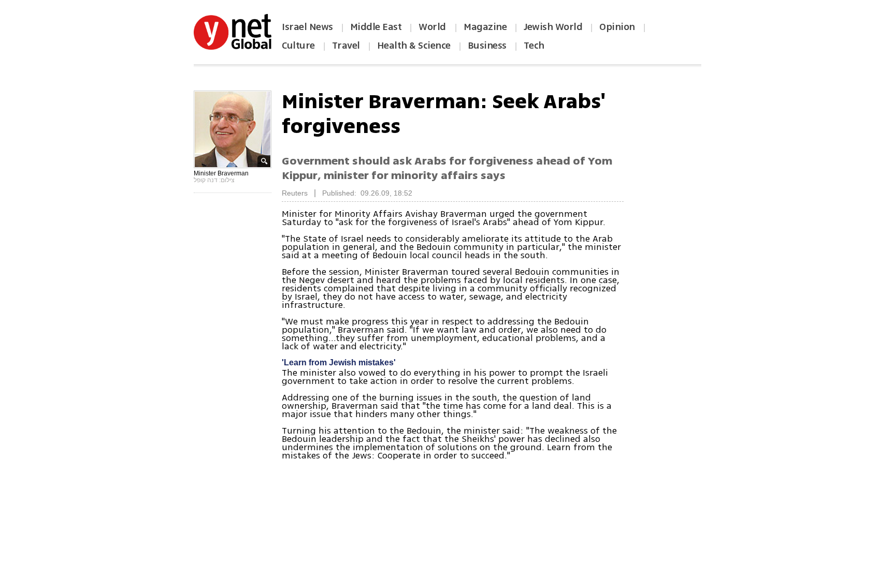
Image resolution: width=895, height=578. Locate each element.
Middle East (376, 27)
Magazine (485, 27)
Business (487, 45)
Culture (298, 45)
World (433, 27)
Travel (346, 45)
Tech (534, 45)
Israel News (307, 27)
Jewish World (553, 27)
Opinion (617, 27)
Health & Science (414, 45)
